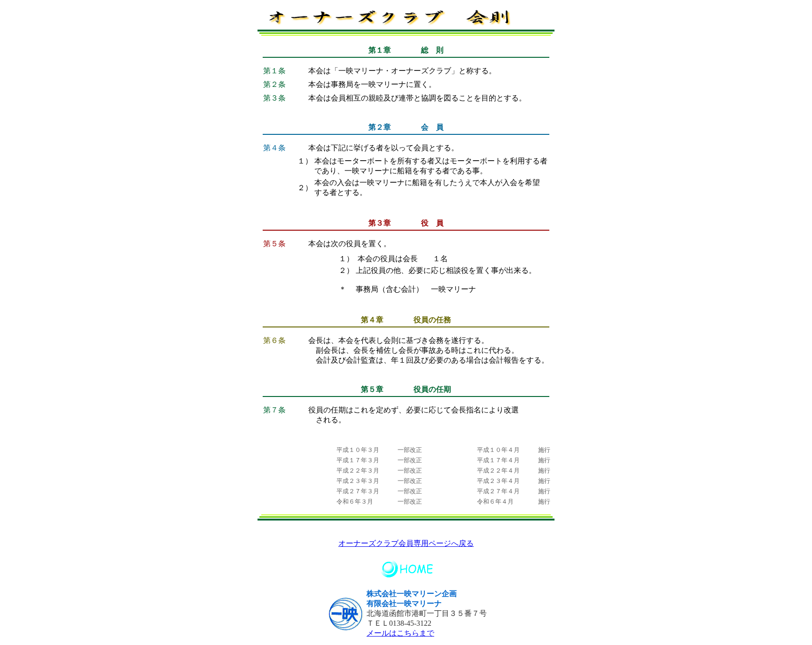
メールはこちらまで (400, 633)
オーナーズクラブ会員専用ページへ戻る (406, 543)
